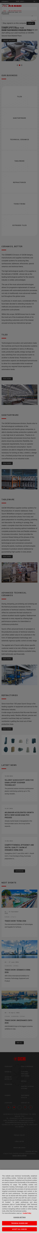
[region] (19, 1201)
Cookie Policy (27, 1213)
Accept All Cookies (19, 1229)
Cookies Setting (19, 1217)
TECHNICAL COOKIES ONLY (19, 1223)
